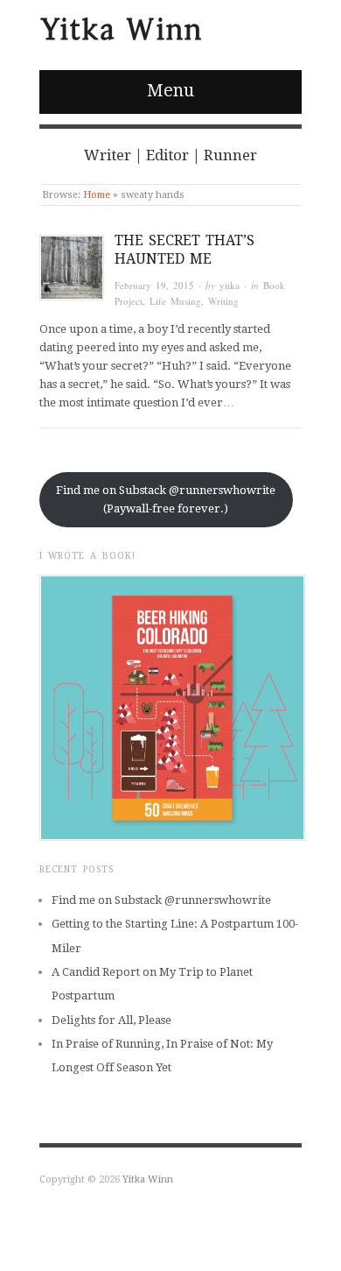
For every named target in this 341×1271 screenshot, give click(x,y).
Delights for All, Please (111, 1020)
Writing (223, 300)
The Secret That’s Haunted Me (184, 249)
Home (96, 195)
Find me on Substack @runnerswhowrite (161, 900)
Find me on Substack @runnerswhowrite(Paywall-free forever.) (165, 499)
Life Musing (175, 300)
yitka (229, 285)
